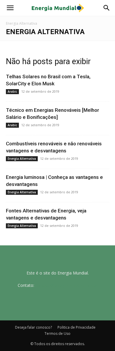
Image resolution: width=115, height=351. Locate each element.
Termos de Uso (57, 333)
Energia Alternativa (22, 159)
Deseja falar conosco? (33, 327)
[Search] (106, 8)
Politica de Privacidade (77, 327)
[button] (10, 8)
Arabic (12, 91)
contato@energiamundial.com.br (66, 285)
